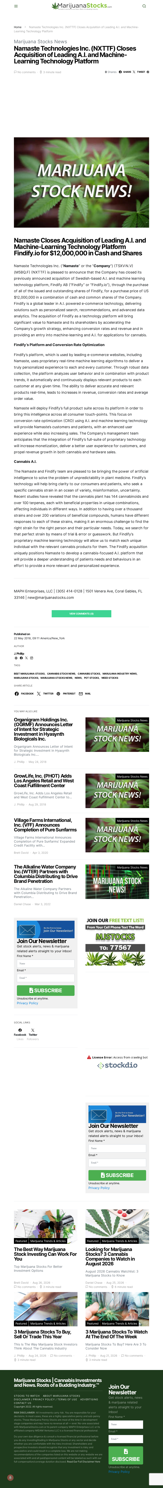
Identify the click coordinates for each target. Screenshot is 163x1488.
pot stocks (91, 677)
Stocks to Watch (27, 1395)
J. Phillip (19, 653)
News (78, 677)
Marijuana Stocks (26, 677)
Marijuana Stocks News (40, 41)
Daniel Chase (22, 904)
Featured (21, 1241)
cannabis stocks (89, 673)
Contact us (22, 1402)
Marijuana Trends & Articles (48, 1241)
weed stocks (109, 677)
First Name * (25, 956)
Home (17, 27)
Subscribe (47, 990)
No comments (26, 72)
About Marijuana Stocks (62, 1395)
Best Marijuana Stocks (29, 673)
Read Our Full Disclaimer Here (83, 1461)
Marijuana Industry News (120, 673)
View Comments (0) (81, 613)
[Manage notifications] (10, 1477)
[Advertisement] (81, 105)
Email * (21, 970)
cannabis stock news (61, 673)
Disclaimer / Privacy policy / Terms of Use (45, 1399)
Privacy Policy (27, 1003)
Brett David (21, 852)
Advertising (89, 1399)
